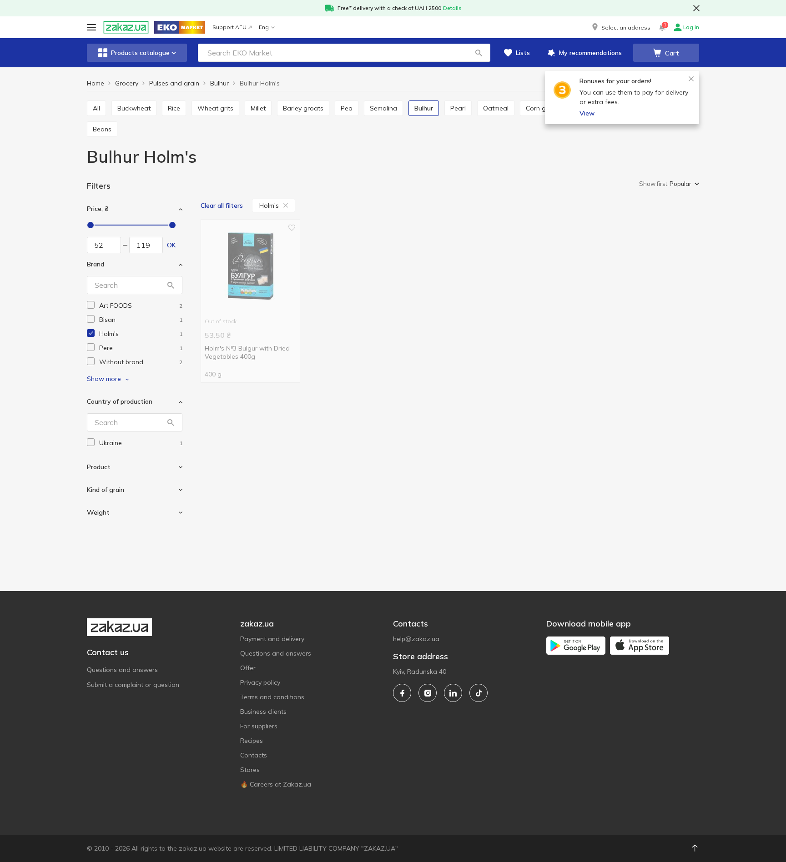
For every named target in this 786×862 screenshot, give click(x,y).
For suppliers (258, 726)
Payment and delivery (272, 639)
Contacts (253, 755)
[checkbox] (91, 305)
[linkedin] (453, 693)
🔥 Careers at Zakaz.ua (275, 784)
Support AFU (229, 27)
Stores (250, 770)
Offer (248, 668)
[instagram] (427, 693)
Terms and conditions (272, 697)
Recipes (251, 741)
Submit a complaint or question (133, 685)
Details (452, 8)
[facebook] (402, 693)
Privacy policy (260, 682)
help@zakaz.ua (416, 639)
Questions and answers (122, 670)
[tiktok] (478, 693)
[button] (620, 27)
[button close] (696, 8)
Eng (264, 27)
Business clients (263, 711)
